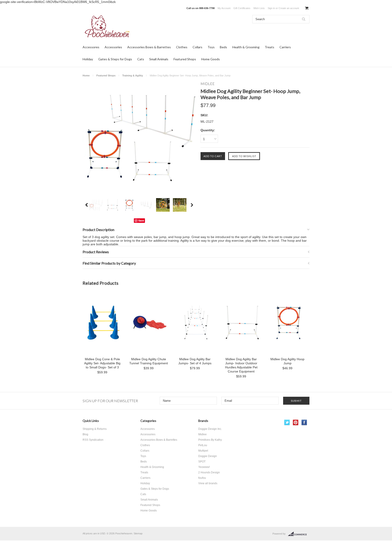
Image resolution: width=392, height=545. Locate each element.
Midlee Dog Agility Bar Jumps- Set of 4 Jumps (194, 361)
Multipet (203, 450)
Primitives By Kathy (210, 439)
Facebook (304, 422)
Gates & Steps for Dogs (115, 59)
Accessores (91, 47)
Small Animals (158, 59)
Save (141, 220)
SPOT (202, 461)
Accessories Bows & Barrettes (149, 47)
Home (86, 75)
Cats (140, 59)
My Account (224, 8)
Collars (197, 47)
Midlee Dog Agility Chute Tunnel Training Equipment (148, 361)
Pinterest (296, 422)
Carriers (285, 47)
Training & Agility (132, 75)
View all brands (207, 483)
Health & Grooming (246, 47)
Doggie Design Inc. (210, 429)
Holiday (88, 59)
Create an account (289, 8)
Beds (223, 47)
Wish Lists (259, 8)
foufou (202, 477)
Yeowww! (204, 467)
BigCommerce (298, 533)
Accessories (113, 47)
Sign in (271, 8)
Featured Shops (185, 59)
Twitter (287, 422)
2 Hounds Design (209, 472)
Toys (211, 47)
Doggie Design (207, 456)
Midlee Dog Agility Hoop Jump (287, 361)
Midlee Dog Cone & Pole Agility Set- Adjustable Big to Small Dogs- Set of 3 (102, 363)
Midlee (202, 434)
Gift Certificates (241, 8)
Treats (269, 47)
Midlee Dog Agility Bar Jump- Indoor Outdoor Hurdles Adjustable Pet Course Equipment (241, 365)
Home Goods (210, 59)
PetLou (202, 445)
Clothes (181, 47)
